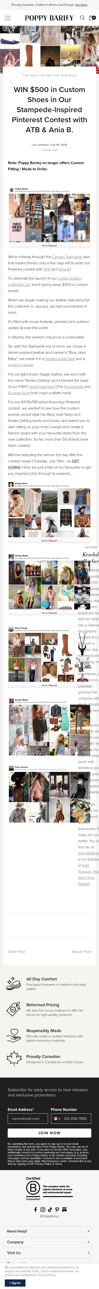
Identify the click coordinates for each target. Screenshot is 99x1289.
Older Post (16, 951)
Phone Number (64, 1109)
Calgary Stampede (67, 256)
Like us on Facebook (35, 1209)
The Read (30, 75)
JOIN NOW (49, 1133)
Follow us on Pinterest (57, 1209)
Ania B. (64, 269)
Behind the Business (59, 75)
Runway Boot (19, 393)
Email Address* (21, 1109)
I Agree (15, 1283)
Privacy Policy (43, 1163)
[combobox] (56, 1118)
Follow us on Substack (64, 1209)
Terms (58, 1163)
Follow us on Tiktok (50, 1209)
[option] (49, 6)
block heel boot (42, 386)
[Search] (82, 18)
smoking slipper (20, 365)
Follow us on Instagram (42, 1209)
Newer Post (81, 951)
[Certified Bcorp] (49, 1190)
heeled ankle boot (60, 358)
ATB (47, 269)
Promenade (74, 386)
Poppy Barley (49, 18)
